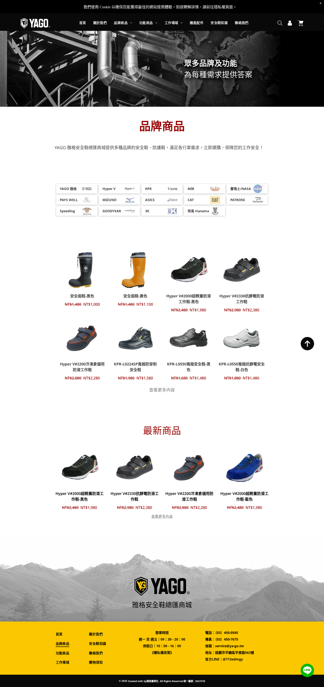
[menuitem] (83, 23)
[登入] (290, 23)
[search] (280, 23)
